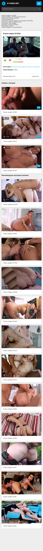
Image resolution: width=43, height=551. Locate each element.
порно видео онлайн (9, 15)
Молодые (15, 66)
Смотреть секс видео (9, 23)
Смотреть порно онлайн (10, 18)
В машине (36, 66)
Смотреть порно (7, 26)
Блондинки (23, 66)
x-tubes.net (13, 3)
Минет (30, 66)
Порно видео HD (7, 19)
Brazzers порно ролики (10, 24)
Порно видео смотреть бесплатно (14, 16)
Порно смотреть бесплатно (11, 22)
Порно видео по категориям (12, 27)
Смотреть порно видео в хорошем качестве (17, 20)
